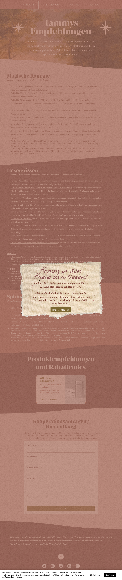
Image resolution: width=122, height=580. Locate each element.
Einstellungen (95, 575)
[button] (94, 268)
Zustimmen (110, 575)
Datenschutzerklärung (13, 577)
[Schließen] (119, 575)
